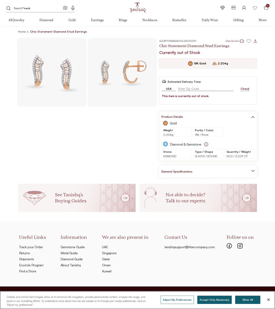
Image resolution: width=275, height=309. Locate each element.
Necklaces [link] (149, 20)
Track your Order (31, 247)
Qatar (106, 259)
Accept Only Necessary (215, 299)
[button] (245, 32)
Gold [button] (72, 20)
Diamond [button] (46, 20)
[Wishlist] (254, 7)
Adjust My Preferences (177, 299)
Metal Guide (69, 253)
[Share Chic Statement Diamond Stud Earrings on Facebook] (225, 32)
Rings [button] (123, 20)
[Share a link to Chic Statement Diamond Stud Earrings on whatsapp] (252, 32)
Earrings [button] (97, 20)
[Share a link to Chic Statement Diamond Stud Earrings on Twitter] (238, 32)
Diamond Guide (72, 259)
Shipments (26, 259)
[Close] (268, 299)
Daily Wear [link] (210, 20)
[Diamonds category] (222, 7)
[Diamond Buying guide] (206, 144)
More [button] (263, 20)
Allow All (247, 299)
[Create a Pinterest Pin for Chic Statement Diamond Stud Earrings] (232, 32)
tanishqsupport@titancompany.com (189, 247)
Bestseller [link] (179, 20)
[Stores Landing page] (234, 7)
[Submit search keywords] (8, 8)
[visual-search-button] (65, 7)
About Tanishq (71, 265)
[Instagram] (240, 245)
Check (245, 88)
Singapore (109, 253)
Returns (24, 253)
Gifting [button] (238, 20)
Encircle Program (31, 265)
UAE (105, 247)
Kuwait (107, 271)
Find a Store (27, 271)
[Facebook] (229, 245)
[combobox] (38, 8)
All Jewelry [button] (16, 20)
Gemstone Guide (73, 247)
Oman (106, 265)
